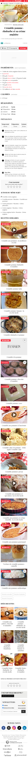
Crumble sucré (19, 3)
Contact (13, 735)
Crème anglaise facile (8, 212)
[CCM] (7, 746)
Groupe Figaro (21, 737)
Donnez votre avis (18, 24)
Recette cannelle (7, 594)
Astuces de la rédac (8, 708)
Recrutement (23, 735)
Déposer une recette (7, 696)
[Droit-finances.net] (20, 749)
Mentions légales (13, 737)
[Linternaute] (7, 749)
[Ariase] (7, 755)
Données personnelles (8, 736)
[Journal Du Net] (20, 746)
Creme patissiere (7, 204)
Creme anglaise (6, 208)
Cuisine (5, 705)
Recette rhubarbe (19, 594)
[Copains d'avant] (7, 752)
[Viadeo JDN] (20, 752)
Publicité (17, 735)
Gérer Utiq (6, 737)
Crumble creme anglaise (9, 197)
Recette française (7, 598)
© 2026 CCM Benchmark (14, 739)
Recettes (6, 3)
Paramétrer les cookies (19, 736)
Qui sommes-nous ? (6, 735)
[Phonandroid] (20, 755)
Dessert (12, 3)
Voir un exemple (22, 705)
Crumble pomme (7, 199)
